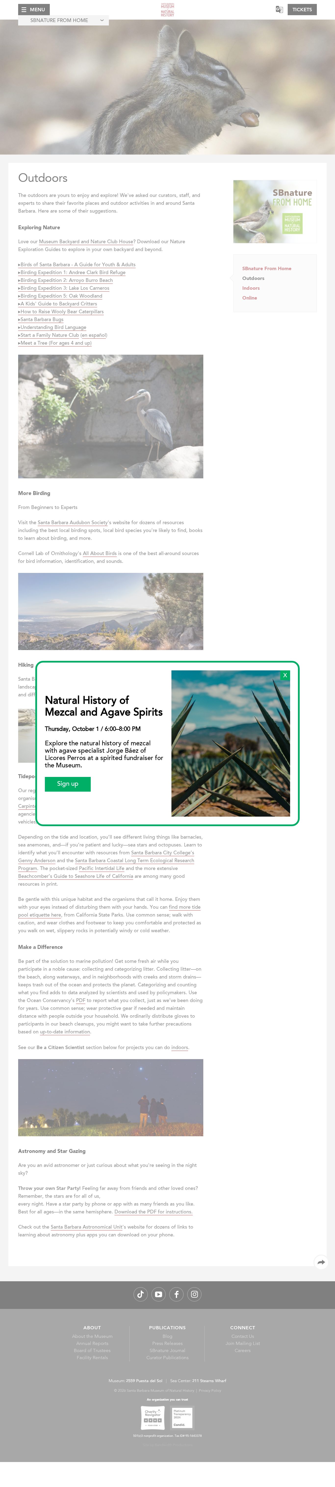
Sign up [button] (67, 784)
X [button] (285, 676)
